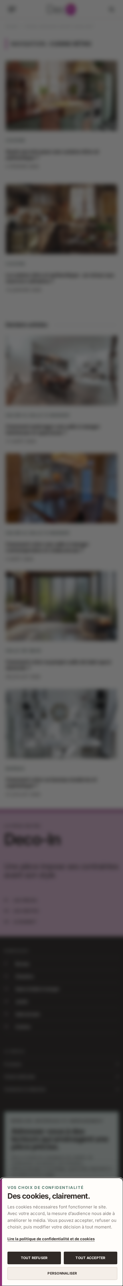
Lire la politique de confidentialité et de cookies (51, 1238)
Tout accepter (90, 1258)
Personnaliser (62, 1273)
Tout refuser (34, 1258)
